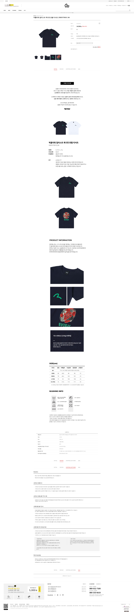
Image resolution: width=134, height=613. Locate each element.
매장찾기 (115, 1)
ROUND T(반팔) (70, 12)
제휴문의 (27, 604)
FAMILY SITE (123, 604)
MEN (64, 12)
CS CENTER (91, 584)
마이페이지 (124, 5)
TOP (66, 12)
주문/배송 (119, 5)
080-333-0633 (95, 593)
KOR (128, 1)
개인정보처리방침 (22, 604)
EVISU (6, 1)
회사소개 (11, 604)
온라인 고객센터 (92, 586)
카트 (128, 5)
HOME (62, 12)
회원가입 (111, 5)
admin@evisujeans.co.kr (99, 605)
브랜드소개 (111, 1)
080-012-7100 (95, 588)
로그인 (107, 5)
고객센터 (115, 5)
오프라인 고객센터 (93, 590)
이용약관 (16, 604)
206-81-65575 (63, 605)
